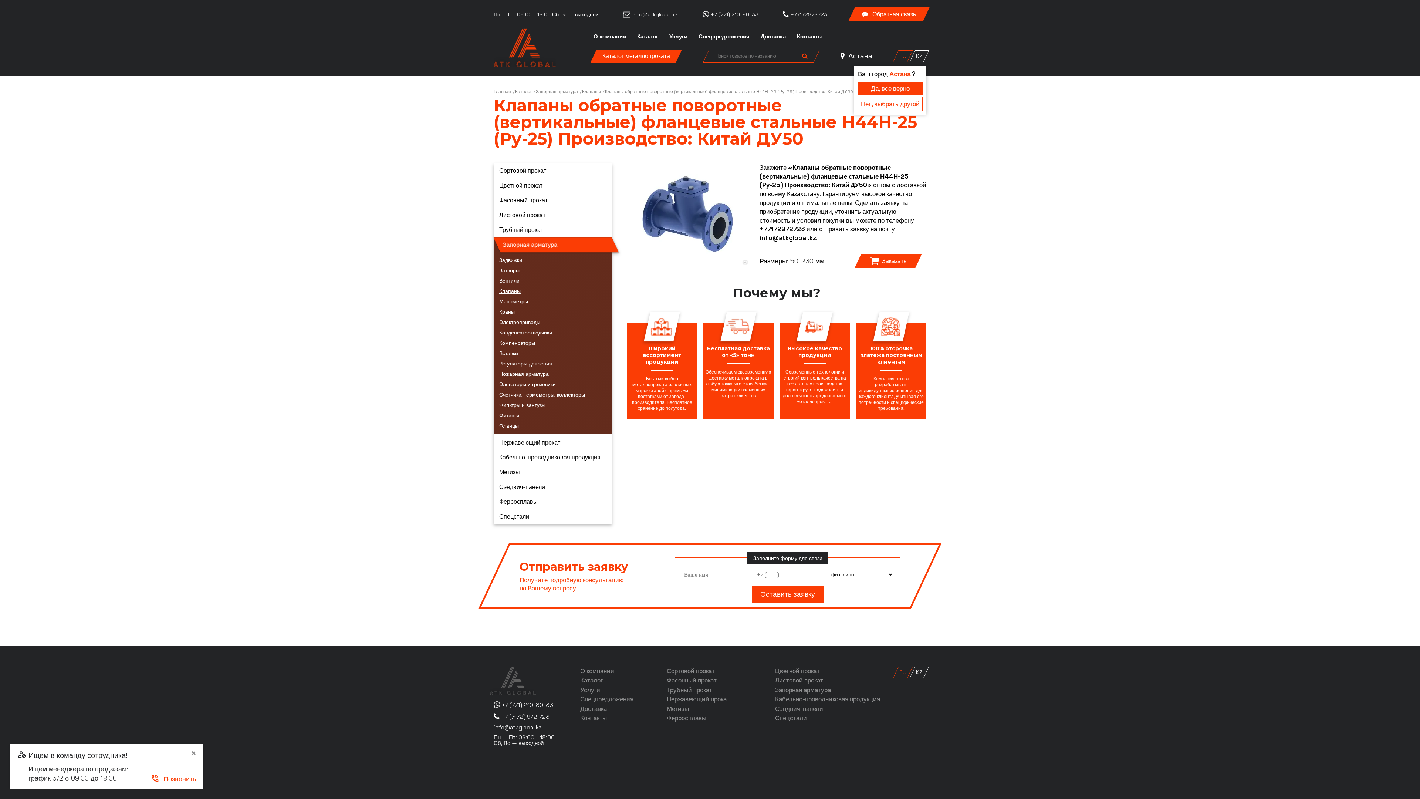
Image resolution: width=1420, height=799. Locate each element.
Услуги (678, 36)
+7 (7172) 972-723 (525, 716)
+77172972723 (782, 229)
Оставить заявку (787, 594)
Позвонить (173, 778)
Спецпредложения (724, 36)
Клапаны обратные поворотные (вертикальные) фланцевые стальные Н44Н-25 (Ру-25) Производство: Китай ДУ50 (729, 92)
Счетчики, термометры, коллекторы (542, 394)
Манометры (513, 301)
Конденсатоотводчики (525, 332)
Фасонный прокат (523, 200)
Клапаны (591, 92)
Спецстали (514, 516)
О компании (610, 36)
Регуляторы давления (525, 363)
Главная (502, 92)
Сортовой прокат (522, 171)
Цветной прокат (520, 185)
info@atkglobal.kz (788, 238)
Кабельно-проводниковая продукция (550, 457)
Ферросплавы (518, 502)
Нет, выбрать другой (890, 104)
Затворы (509, 270)
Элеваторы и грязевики (527, 384)
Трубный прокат (521, 230)
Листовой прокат (522, 215)
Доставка (773, 36)
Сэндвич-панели (522, 487)
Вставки (508, 353)
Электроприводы (519, 322)
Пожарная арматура (524, 374)
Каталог (647, 36)
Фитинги (509, 415)
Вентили (509, 280)
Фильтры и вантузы (522, 405)
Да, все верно (890, 88)
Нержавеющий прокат (529, 442)
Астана (859, 56)
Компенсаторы (517, 343)
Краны (507, 312)
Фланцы (509, 425)
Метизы (509, 472)
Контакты (810, 36)
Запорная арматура (557, 92)
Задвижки (510, 260)
